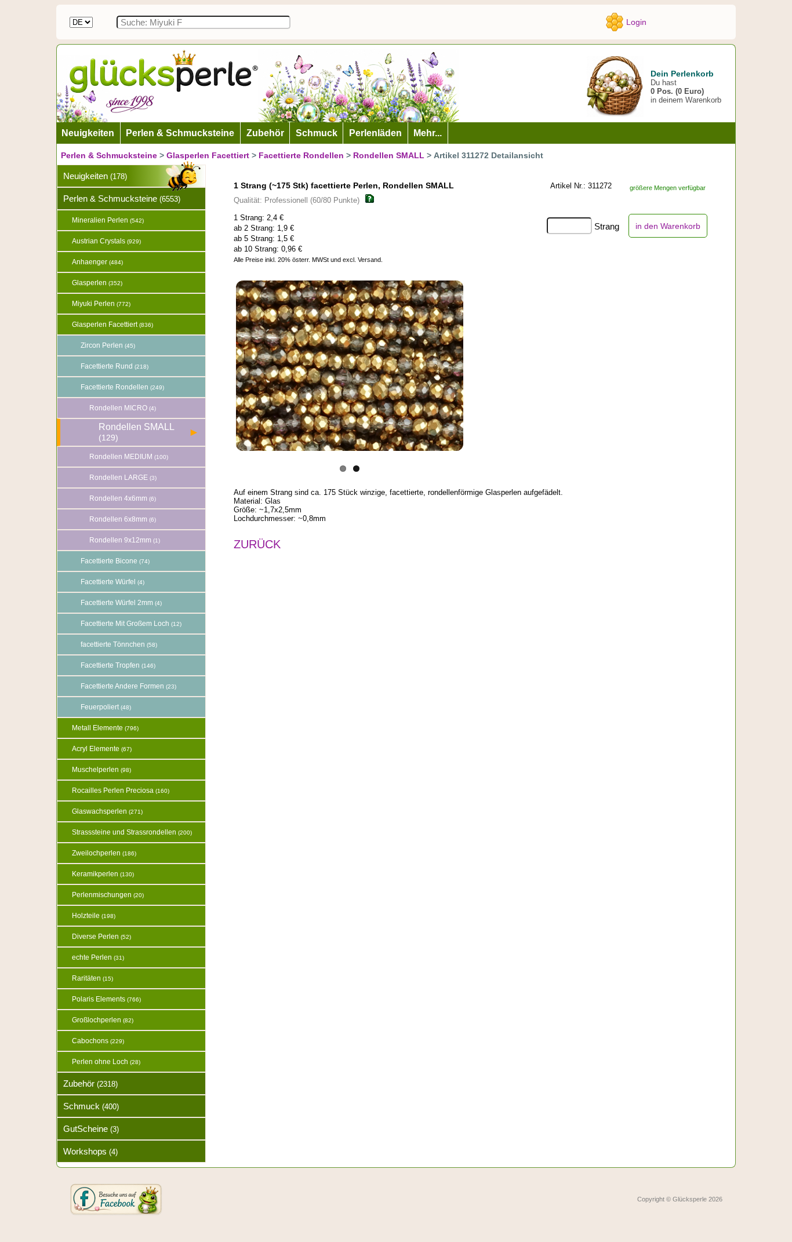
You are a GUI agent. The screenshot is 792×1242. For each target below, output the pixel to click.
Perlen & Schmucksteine (109, 155)
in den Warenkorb (667, 226)
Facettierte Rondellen (301, 155)
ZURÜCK (257, 544)
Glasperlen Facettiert (207, 155)
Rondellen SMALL (388, 155)
